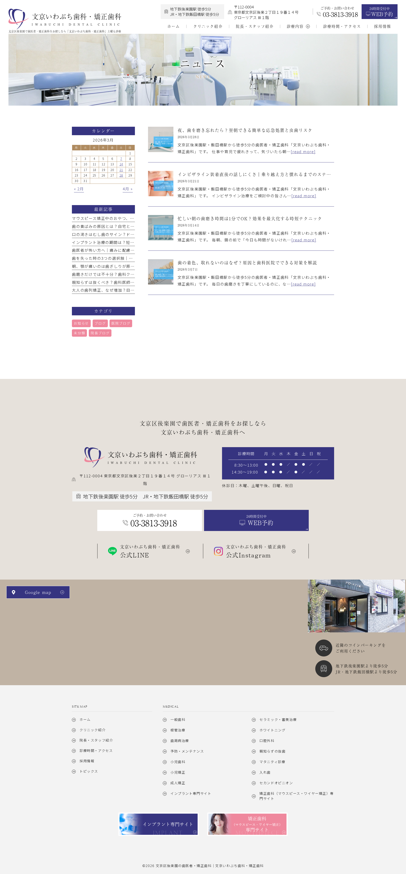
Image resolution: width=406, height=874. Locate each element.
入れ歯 (265, 772)
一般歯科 (177, 719)
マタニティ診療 (272, 761)
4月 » (128, 188)
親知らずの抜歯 (272, 751)
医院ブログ (120, 323)
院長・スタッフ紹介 (96, 740)
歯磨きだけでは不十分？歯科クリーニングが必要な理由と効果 (130, 274)
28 (121, 175)
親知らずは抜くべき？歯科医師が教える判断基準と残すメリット (132, 282)
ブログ (100, 323)
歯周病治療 (179, 740)
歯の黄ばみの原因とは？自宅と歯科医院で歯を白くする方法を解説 (135, 226)
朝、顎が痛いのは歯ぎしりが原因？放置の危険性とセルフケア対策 (135, 266)
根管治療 (177, 729)
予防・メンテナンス (187, 751)
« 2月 (79, 188)
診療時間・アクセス (96, 750)
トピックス (89, 771)
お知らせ (81, 323)
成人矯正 (177, 782)
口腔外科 (266, 740)
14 (121, 164)
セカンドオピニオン (276, 782)
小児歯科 (177, 761)
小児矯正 (177, 772)
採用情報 (87, 760)
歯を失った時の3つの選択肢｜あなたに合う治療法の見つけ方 (129, 258)
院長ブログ (100, 332)
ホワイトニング (272, 729)
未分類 (79, 332)
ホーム (85, 719)
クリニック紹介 (93, 729)
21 (121, 170)
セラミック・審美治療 (278, 719)
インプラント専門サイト (190, 793)
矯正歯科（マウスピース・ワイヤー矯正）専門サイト (296, 796)
